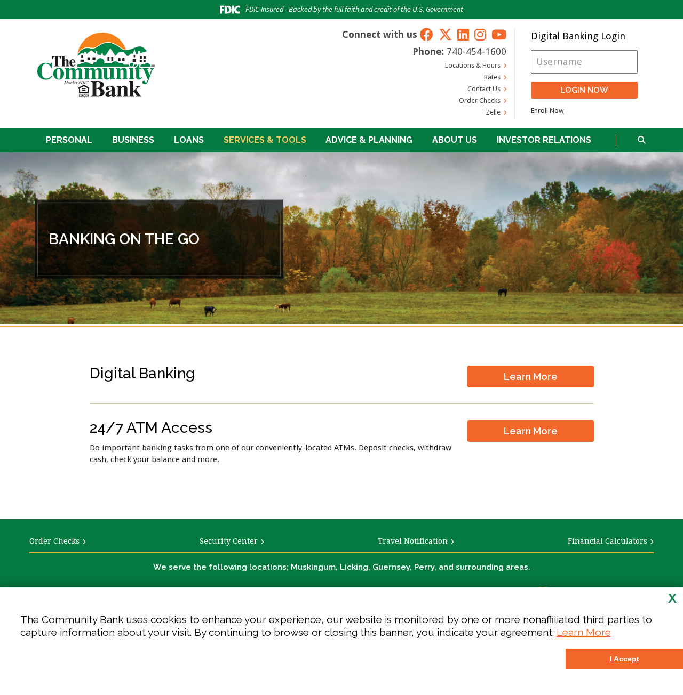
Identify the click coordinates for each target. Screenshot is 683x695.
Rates (492, 77)
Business (133, 140)
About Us (454, 140)
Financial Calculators (607, 541)
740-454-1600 (476, 51)
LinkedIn (463, 34)
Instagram (480, 34)
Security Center (229, 541)
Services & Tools (265, 140)
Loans (189, 140)
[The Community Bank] (96, 64)
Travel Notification (413, 541)
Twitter (445, 34)
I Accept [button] (624, 658)
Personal (69, 140)
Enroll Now (547, 111)
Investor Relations (544, 140)
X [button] (672, 598)
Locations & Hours (473, 65)
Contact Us (484, 89)
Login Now (584, 90)
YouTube (498, 34)
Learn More (584, 632)
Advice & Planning (368, 140)
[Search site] (642, 140)
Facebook (426, 34)
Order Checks (480, 100)
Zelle (493, 112)
